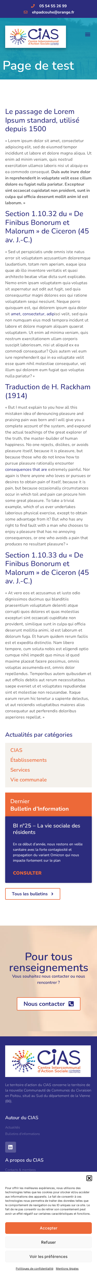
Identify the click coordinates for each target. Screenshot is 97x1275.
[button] (89, 1178)
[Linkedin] (10, 1147)
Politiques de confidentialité (34, 1268)
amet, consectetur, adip (32, 314)
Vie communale (28, 779)
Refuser (48, 1242)
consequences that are (26, 469)
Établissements (28, 760)
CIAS (16, 750)
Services (20, 769)
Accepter (48, 1228)
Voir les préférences (48, 1256)
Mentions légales (67, 1268)
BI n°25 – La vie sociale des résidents (46, 829)
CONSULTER (27, 873)
